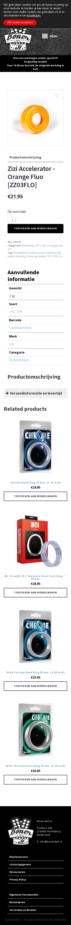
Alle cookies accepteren (20, 22)
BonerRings (28, 245)
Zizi (9, 249)
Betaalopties (17, 902)
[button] (57, 96)
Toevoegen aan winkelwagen (35, 228)
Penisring (21, 256)
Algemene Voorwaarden (23, 894)
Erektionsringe (36, 252)
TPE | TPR (40, 245)
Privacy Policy (17, 879)
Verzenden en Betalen (22, 910)
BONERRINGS (21, 252)
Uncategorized (55, 245)
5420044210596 (20, 328)
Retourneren (17, 872)
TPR (19, 312)
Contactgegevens (20, 864)
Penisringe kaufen (36, 256)
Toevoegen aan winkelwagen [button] (35, 496)
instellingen (34, 15)
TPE (12, 312)
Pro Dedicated (57, 919)
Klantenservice (18, 857)
